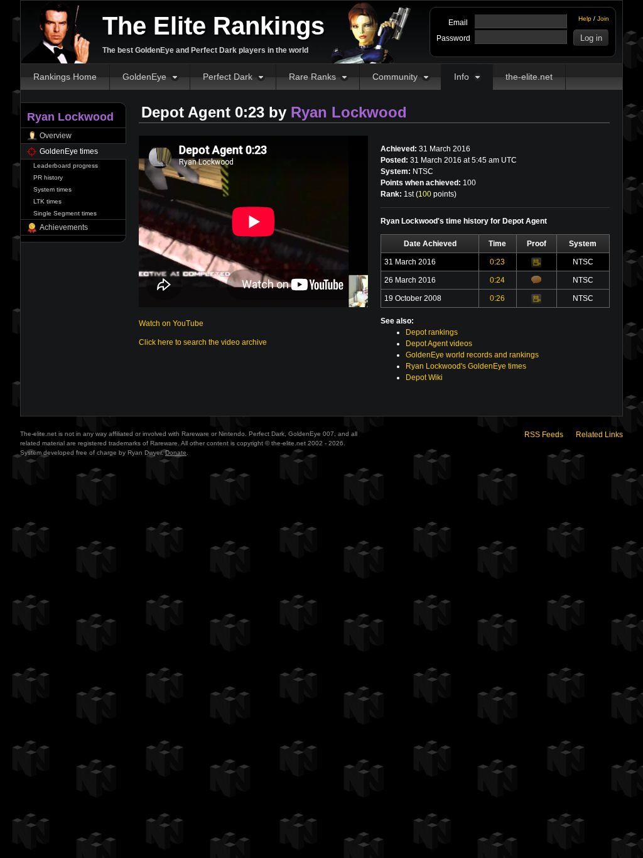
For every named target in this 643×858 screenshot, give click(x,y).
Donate (175, 452)
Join (603, 18)
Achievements (64, 227)
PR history (48, 177)
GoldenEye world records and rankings (472, 354)
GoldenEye (144, 77)
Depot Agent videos (439, 343)
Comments (536, 279)
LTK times (47, 201)
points (436, 194)
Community (395, 77)
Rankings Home (65, 77)
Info (461, 77)
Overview (56, 135)
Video (536, 262)
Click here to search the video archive (203, 342)
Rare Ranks (312, 77)
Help (585, 18)
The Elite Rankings (213, 26)
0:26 (497, 298)
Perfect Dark (227, 77)
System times (52, 189)
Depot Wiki (424, 377)
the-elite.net (529, 77)
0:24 (497, 280)
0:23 (497, 262)
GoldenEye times (69, 151)
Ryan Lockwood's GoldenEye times (466, 366)
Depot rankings (432, 332)
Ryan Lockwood (349, 112)
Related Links (599, 434)
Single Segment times (65, 213)
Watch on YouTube (171, 323)
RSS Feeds (543, 434)
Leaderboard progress (65, 165)
